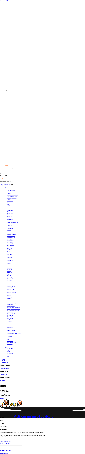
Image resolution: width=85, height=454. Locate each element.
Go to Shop (2, 380)
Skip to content (3, 0)
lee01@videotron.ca (4, 453)
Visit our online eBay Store (33, 416)
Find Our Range (3, 374)
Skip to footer (10, 0)
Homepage (2, 398)
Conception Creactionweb (5, 439)
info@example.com (4, 368)
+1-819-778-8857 (5, 450)
